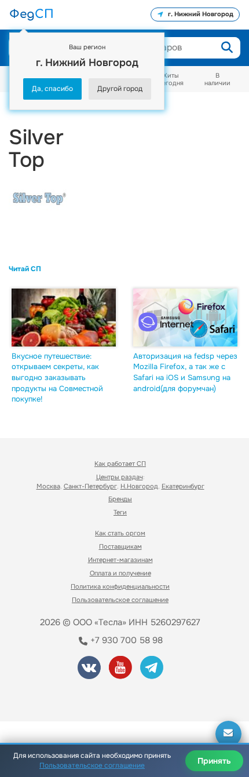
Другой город (119, 88)
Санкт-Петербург (90, 486)
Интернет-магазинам (120, 560)
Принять (214, 761)
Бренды (120, 499)
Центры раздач (119, 477)
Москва (48, 486)
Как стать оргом (120, 533)
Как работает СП (120, 463)
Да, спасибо (52, 88)
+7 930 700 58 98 (125, 640)
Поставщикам (120, 546)
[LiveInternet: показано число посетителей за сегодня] (51, 696)
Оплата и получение (120, 573)
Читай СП (25, 268)
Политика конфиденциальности (120, 586)
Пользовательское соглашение (120, 600)
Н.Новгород (139, 486)
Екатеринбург (183, 486)
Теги (120, 512)
